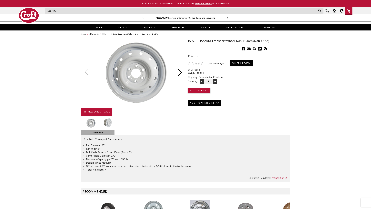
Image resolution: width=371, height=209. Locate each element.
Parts (123, 27)
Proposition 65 (279, 178)
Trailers (150, 27)
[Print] (254, 49)
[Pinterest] (265, 49)
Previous (144, 18)
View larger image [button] (96, 112)
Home (99, 27)
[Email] (249, 49)
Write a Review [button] (241, 63)
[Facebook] (243, 49)
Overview (98, 132)
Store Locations (236, 27)
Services (178, 27)
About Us (205, 27)
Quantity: (193, 81)
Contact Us (269, 27)
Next (227, 18)
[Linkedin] (260, 49)
